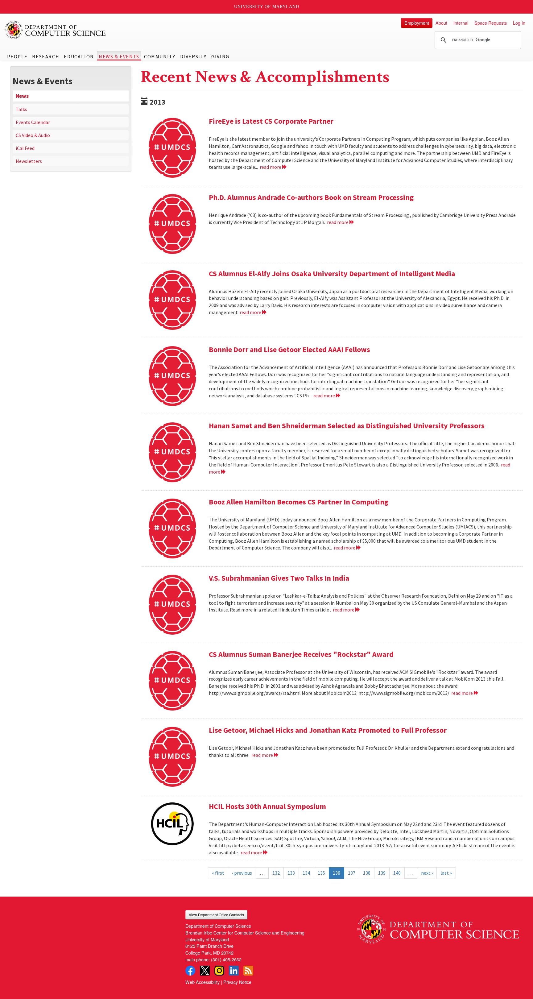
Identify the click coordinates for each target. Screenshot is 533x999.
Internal (460, 22)
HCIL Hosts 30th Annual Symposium (267, 806)
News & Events (119, 56)
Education (79, 56)
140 (397, 873)
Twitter (205, 971)
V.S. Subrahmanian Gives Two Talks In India (279, 578)
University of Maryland (266, 6)
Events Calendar (33, 122)
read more (271, 167)
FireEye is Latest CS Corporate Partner (271, 121)
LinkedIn (234, 971)
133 (291, 873)
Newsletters (29, 161)
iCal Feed (25, 148)
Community (159, 56)
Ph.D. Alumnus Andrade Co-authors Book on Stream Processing (311, 197)
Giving (220, 56)
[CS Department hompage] (438, 926)
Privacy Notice (237, 982)
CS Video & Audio (33, 135)
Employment (416, 22)
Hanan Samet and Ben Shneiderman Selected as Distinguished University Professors (347, 425)
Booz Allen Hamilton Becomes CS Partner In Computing (298, 502)
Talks (21, 109)
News (22, 96)
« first (218, 873)
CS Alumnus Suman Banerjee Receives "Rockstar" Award (301, 654)
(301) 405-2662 (226, 959)
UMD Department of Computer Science (55, 30)
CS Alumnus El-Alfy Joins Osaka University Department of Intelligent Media (332, 273)
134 (306, 873)
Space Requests (490, 22)
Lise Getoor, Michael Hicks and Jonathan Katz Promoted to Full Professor (328, 730)
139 (382, 873)
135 (321, 873)
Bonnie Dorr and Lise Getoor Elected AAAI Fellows (289, 349)
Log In (519, 22)
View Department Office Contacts (216, 914)
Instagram (219, 971)
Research (45, 56)
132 (276, 873)
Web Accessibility (202, 982)
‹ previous (242, 873)
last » (446, 873)
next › (427, 873)
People (17, 56)
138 (366, 873)
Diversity (193, 56)
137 (351, 873)
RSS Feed (248, 971)
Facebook (190, 971)
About (441, 22)
